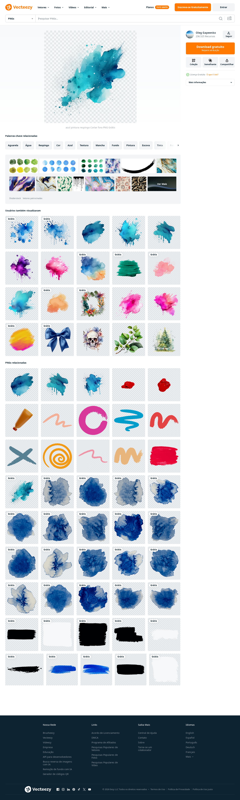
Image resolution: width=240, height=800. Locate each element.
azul (70, 145)
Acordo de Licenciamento (105, 732)
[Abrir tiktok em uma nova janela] (79, 789)
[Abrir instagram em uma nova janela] (63, 789)
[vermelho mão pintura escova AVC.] (164, 456)
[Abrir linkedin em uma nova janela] (68, 789)
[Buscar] (221, 18)
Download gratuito (210, 48)
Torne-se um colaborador (145, 749)
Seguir (229, 36)
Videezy (47, 742)
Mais (104, 7)
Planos (150, 7)
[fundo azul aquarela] (57, 491)
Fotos (57, 7)
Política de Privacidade (179, 789)
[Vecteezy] (18, 7)
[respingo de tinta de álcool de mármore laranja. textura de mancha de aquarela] (57, 303)
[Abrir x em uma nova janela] (84, 789)
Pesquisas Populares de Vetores (105, 749)
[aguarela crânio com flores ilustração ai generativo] (93, 339)
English (190, 732)
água (28, 145)
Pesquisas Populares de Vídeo (105, 764)
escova (146, 145)
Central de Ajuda (147, 732)
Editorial (89, 7)
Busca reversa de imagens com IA (57, 763)
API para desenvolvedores (57, 756)
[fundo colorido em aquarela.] (21, 339)
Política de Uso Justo (203, 789)
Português (191, 742)
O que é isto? (212, 74)
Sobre (141, 742)
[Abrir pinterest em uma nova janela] (73, 789)
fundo (115, 145)
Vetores (42, 7)
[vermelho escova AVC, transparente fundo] (128, 384)
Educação (48, 752)
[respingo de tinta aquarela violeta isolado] (21, 268)
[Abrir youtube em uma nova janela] (89, 789)
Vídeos (72, 7)
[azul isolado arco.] (57, 339)
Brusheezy (48, 732)
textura (84, 145)
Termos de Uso (157, 789)
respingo (44, 145)
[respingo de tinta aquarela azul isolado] (128, 232)
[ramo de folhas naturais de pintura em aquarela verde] (128, 339)
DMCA (95, 737)
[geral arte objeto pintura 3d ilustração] (21, 420)
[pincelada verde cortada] (128, 268)
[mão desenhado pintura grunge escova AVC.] (57, 420)
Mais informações (197, 82)
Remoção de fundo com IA (57, 769)
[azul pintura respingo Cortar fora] (93, 232)
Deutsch (190, 747)
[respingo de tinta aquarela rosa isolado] (57, 268)
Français (190, 752)
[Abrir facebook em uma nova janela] (58, 789)
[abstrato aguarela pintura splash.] (93, 268)
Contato (142, 737)
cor (58, 145)
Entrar (223, 7)
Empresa (48, 747)
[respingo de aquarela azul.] (21, 232)
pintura (130, 145)
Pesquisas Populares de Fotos (105, 756)
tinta (160, 145)
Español (190, 737)
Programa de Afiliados (104, 742)
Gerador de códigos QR (56, 774)
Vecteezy (47, 737)
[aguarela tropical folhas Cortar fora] (93, 303)
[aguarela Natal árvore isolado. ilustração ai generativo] (164, 339)
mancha (100, 145)
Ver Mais (162, 184)
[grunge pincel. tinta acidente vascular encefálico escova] (21, 634)
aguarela (13, 145)
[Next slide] (175, 145)
